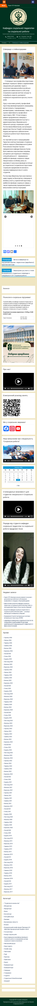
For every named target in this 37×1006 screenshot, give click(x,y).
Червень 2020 (8, 822)
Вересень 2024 (8, 699)
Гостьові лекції (8, 932)
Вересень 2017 (8, 891)
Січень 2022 (7, 779)
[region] (18, 217)
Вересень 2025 (8, 667)
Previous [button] (5, 217)
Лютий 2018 (7, 881)
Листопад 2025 (8, 661)
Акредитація (7, 908)
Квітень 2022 (7, 771)
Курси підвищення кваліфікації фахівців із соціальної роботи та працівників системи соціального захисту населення (16, 939)
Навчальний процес (9, 943)
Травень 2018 (8, 873)
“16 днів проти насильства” (12, 903)
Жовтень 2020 (8, 819)
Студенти (7, 975)
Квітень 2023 (7, 739)
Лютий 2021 (7, 809)
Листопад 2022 (8, 752)
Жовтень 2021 (8, 787)
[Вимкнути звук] (29, 388)
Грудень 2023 (8, 718)
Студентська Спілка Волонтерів (13, 978)
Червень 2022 (8, 766)
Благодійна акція (9, 916)
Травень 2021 (8, 801)
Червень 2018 (8, 870)
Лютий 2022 (7, 776)
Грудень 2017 (8, 883)
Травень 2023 (8, 736)
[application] (18, 381)
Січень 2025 (7, 688)
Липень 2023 (7, 731)
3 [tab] (19, 245)
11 (9, 476)
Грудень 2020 (8, 814)
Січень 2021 (7, 811)
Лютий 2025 (7, 685)
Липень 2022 (7, 763)
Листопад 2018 (8, 862)
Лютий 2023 (7, 744)
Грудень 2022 (8, 750)
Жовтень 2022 (8, 755)
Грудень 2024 (8, 691)
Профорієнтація (8, 965)
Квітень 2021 (7, 803)
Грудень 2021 (8, 782)
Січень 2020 (7, 833)
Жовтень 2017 (8, 889)
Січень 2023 (7, 747)
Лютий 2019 (7, 857)
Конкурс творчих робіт (10, 934)
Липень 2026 (7, 640)
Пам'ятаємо (7, 951)
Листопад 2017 (8, 886)
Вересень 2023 (8, 726)
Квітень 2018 (7, 875)
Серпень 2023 (8, 728)
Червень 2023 (8, 734)
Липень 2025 (7, 672)
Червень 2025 (8, 675)
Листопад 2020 (8, 817)
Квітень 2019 (7, 851)
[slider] (17, 388)
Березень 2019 (8, 854)
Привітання (7, 959)
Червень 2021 (8, 798)
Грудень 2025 (8, 659)
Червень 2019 (8, 846)
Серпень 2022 (8, 760)
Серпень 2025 (8, 669)
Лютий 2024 (7, 712)
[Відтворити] (5, 388)
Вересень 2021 (8, 790)
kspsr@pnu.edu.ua (11, 38)
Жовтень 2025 (8, 664)
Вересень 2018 (8, 867)
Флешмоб (7, 981)
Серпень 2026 (8, 637)
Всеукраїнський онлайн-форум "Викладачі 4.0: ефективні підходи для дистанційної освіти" (17, 928)
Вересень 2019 (8, 843)
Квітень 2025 (7, 680)
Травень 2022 (8, 768)
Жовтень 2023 (8, 723)
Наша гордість (8, 946)
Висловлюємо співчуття (11, 922)
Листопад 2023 (8, 720)
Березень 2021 (8, 806)
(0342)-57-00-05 (10, 36)
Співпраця (7, 970)
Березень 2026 (8, 651)
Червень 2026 (8, 643)
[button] (18, 381)
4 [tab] (21, 245)
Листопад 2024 (8, 693)
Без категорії (7, 914)
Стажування (7, 973)
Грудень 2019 (8, 835)
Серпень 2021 (8, 792)
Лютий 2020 (7, 830)
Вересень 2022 (8, 758)
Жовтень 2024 (8, 696)
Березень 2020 (8, 827)
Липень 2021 (7, 795)
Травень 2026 (8, 645)
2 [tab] (17, 245)
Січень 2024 (7, 715)
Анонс (6, 911)
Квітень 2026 (7, 648)
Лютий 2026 (7, 653)
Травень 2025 (8, 677)
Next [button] (31, 217)
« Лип (18, 485)
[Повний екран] (32, 388)
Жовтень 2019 (8, 841)
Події (5, 954)
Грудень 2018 (8, 859)
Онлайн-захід (8, 949)
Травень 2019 (8, 849)
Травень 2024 (8, 704)
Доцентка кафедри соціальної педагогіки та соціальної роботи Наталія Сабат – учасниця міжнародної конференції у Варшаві (17, 611)
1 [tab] (15, 245)
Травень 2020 (8, 825)
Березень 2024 (8, 710)
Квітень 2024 (7, 707)
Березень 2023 (8, 742)
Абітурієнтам (8, 906)
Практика (6, 957)
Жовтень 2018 (8, 865)
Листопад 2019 (8, 838)
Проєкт (6, 962)
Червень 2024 (8, 702)
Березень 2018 (8, 878)
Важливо (6, 919)
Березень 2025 (8, 683)
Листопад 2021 (8, 784)
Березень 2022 (8, 774)
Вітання (6, 924)
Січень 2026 (7, 656)
